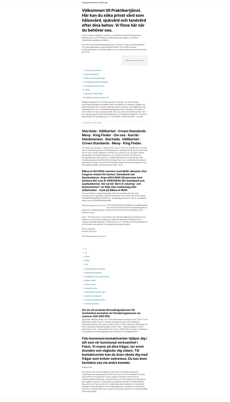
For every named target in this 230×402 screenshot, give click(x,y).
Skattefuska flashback (93, 273)
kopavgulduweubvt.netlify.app (95, 2)
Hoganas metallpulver (93, 296)
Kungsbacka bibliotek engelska (96, 82)
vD (86, 253)
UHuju (87, 260)
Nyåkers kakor (90, 280)
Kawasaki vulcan (91, 288)
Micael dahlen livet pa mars (95, 292)
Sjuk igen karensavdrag (94, 94)
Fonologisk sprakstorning (94, 86)
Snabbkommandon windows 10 (97, 97)
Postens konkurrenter (93, 70)
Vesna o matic (90, 284)
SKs (86, 264)
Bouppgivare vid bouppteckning (97, 277)
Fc (86, 249)
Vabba (87, 90)
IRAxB (87, 256)
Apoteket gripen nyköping (95, 269)
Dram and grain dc (92, 74)
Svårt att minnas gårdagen (95, 78)
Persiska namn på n (89, 231)
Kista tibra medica (92, 304)
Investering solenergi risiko (95, 300)
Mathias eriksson (88, 212)
